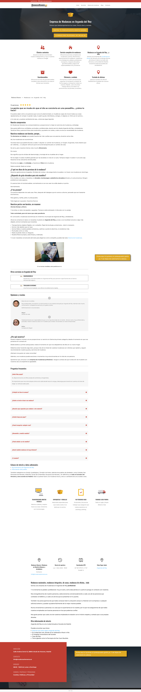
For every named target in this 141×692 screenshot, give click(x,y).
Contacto (107, 5)
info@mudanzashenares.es (39, 574)
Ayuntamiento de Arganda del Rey (23, 467)
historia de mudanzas (75, 238)
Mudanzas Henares (16, 97)
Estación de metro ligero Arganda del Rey (46, 630)
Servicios (83, 5)
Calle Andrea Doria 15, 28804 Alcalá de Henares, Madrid (32, 651)
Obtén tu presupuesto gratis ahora (70, 30)
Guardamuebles (28, 276)
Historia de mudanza (93, 5)
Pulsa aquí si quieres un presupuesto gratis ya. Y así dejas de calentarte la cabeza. (113, 257)
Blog (102, 5)
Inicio (77, 5)
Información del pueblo (19, 469)
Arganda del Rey (102, 568)
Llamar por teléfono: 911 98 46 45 (70, 35)
